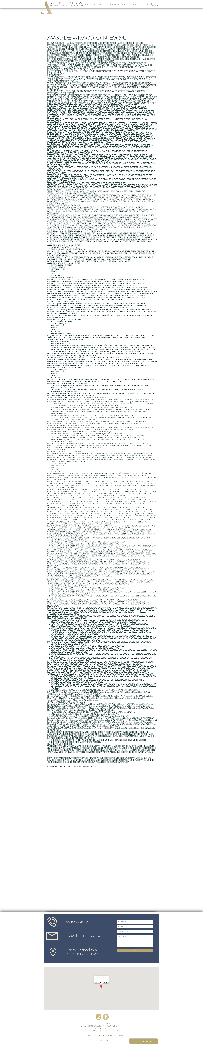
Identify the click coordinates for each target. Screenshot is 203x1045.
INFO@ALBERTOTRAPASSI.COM (104, 1030)
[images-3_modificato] (106, 1017)
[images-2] (99, 1017)
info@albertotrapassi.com (87, 742)
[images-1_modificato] (152, 4)
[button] (111, 5)
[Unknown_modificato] (156, 4)
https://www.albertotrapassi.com (75, 57)
